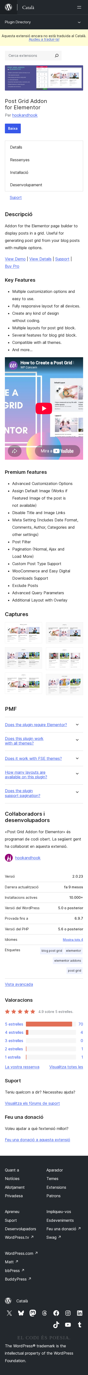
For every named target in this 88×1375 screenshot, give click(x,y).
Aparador (54, 1170)
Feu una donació (63, 1228)
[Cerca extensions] (57, 55)
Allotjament (15, 1187)
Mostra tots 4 (73, 940)
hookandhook (25, 115)
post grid (74, 970)
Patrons (53, 1195)
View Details (40, 258)
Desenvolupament (26, 184)
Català (22, 1301)
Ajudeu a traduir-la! (44, 39)
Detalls (16, 147)
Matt (12, 1261)
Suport (16, 197)
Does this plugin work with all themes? (24, 741)
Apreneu (12, 1211)
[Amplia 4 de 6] (76, 628)
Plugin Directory (18, 22)
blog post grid (52, 950)
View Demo (15, 258)
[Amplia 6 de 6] (76, 680)
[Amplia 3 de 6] (35, 679)
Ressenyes (20, 159)
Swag (53, 1237)
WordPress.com (21, 1253)
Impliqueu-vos (58, 1211)
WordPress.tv (19, 1237)
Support (62, 258)
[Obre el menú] (80, 7)
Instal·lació (19, 172)
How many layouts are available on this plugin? (26, 774)
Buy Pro (12, 266)
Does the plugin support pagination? (22, 793)
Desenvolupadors (20, 1228)
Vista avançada (19, 984)
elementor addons (67, 960)
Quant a (12, 1170)
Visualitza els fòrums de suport (32, 1103)
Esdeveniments (60, 1220)
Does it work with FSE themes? (33, 758)
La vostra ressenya (22, 1066)
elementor (73, 950)
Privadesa (14, 1195)
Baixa (13, 128)
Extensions (56, 1187)
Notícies (12, 1178)
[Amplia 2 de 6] (35, 653)
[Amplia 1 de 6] (35, 628)
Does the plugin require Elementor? (36, 724)
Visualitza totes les (66, 1066)
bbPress (15, 1270)
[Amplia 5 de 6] (76, 654)
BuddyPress (18, 1279)
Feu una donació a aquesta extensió (37, 1139)
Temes (52, 1178)
